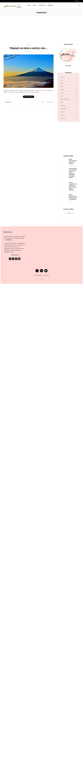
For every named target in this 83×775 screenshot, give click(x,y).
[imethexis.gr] (13, 5)
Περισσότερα (68, 65)
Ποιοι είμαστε (42, 5)
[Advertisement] (41, 30)
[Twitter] (48, 102)
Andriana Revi (8, 102)
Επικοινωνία (50, 5)
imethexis (39, 275)
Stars (62, 80)
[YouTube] (46, 270)
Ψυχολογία (63, 118)
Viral (61, 83)
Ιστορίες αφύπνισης (65, 99)
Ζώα (61, 96)
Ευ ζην (34, 5)
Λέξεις (62, 102)
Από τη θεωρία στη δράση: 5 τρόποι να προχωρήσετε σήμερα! (68, 483)
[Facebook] (37, 270)
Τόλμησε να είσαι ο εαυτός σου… (28, 48)
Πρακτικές (63, 105)
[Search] (78, 5)
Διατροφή (63, 89)
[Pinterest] (50, 102)
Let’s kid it (63, 77)
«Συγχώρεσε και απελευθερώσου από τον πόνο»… (68, 223)
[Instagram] (41, 270)
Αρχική (28, 5)
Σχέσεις (62, 115)
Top (42, 279)
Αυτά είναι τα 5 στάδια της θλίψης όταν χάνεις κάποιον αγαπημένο (68, 613)
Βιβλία (28, 44)
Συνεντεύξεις (63, 108)
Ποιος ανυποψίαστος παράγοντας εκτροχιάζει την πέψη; (68, 379)
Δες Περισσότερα (15, 254)
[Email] (52, 102)
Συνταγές (63, 111)
